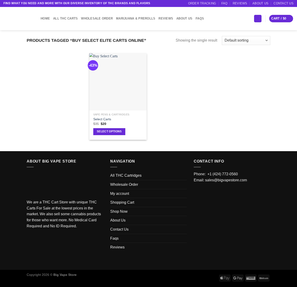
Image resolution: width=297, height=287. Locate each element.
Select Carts (102, 119)
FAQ (224, 3)
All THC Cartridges (126, 175)
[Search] (257, 19)
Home (45, 18)
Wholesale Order (97, 18)
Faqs (114, 238)
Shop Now (119, 211)
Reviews (240, 3)
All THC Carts (65, 18)
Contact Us (284, 3)
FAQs (200, 18)
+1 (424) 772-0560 (222, 174)
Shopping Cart (122, 202)
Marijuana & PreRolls (135, 18)
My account (119, 194)
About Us (260, 3)
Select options (109, 131)
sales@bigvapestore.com (226, 180)
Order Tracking (202, 3)
